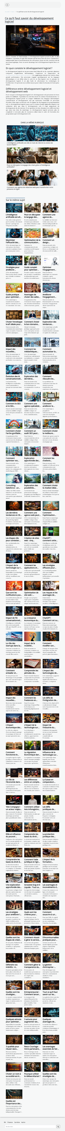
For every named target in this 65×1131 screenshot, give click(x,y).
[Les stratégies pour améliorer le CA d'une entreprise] (14, 905)
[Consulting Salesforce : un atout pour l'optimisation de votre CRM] (14, 478)
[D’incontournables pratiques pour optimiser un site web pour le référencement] (51, 930)
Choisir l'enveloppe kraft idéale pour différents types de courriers (14, 325)
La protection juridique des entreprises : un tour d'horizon (50, 838)
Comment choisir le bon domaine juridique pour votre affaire (31, 325)
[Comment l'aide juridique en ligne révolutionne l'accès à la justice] (32, 852)
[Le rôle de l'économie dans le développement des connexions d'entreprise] (14, 772)
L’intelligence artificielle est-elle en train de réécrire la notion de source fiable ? (30, 144)
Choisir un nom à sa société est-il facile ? (13, 1076)
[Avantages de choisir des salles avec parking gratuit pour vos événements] (32, 287)
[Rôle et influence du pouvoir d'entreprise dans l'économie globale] (14, 827)
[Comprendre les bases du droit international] (32, 827)
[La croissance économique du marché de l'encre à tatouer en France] (32, 611)
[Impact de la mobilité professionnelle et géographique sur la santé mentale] (32, 636)
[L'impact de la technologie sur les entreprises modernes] (32, 718)
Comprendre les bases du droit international (31, 836)
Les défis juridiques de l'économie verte (50, 809)
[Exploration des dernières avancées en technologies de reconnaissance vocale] (32, 369)
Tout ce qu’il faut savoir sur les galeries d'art (50, 994)
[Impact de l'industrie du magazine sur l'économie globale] (51, 718)
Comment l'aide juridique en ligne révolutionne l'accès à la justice (32, 863)
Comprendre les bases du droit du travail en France (13, 862)
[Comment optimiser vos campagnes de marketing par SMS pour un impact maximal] (14, 451)
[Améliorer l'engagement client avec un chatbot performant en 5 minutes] (51, 287)
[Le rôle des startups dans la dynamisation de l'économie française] (14, 636)
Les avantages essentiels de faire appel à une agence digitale (50, 1050)
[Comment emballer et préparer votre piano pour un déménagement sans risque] (14, 663)
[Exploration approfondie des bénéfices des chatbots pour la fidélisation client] (32, 451)
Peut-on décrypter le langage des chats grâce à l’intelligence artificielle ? (28, 166)
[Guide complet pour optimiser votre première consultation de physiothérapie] (32, 260)
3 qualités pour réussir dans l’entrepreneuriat (13, 1049)
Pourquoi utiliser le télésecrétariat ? (32, 1074)
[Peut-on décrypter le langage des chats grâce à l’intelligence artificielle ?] (32, 155)
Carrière (17, 1122)
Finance (10, 1122)
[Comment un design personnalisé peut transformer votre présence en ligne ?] (51, 233)
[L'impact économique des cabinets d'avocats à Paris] (14, 718)
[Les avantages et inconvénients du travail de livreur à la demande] (51, 878)
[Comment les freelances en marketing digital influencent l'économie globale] (32, 691)
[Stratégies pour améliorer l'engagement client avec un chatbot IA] (14, 260)
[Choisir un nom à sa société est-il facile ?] (14, 1067)
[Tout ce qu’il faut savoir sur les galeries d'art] (51, 985)
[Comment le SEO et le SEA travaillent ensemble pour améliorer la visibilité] (14, 396)
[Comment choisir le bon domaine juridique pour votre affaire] (32, 315)
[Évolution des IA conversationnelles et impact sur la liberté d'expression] (14, 369)
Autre (13, 11)
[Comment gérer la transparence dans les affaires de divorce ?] (32, 958)
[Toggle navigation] (7, 5)
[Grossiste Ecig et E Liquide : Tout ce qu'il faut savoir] (32, 878)
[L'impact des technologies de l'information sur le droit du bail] (51, 663)
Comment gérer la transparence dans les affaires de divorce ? (32, 968)
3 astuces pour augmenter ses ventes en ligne (31, 1021)
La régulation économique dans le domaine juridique (32, 756)
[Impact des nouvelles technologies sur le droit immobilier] (14, 691)
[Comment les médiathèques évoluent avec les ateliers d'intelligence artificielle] (32, 342)
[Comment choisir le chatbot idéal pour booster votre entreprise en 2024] (51, 478)
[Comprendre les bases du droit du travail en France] (14, 852)
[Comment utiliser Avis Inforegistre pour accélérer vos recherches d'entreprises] (32, 800)
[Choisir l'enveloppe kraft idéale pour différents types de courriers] (14, 315)
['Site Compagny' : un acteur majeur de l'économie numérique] (14, 800)
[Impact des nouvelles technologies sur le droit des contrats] (14, 342)
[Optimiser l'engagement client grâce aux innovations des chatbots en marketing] (51, 260)
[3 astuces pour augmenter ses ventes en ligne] (32, 1012)
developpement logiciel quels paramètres (19, 75)
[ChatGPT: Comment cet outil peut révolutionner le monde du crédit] (51, 611)
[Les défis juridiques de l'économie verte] (51, 800)
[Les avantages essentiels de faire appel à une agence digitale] (51, 1039)
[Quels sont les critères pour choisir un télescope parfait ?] (32, 905)
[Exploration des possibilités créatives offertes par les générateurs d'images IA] (32, 478)
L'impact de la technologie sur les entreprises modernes (31, 728)
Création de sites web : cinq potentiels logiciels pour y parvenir (32, 542)
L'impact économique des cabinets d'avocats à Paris (14, 728)
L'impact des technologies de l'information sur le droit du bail (50, 674)
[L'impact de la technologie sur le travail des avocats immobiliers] (14, 558)
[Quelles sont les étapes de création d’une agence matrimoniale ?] (14, 930)
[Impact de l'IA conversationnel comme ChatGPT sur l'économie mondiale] (14, 611)
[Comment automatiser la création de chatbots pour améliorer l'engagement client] (51, 342)
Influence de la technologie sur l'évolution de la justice (49, 756)
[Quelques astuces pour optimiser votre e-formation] (14, 1012)
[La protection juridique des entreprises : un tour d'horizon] (51, 827)
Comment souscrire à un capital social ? (49, 914)
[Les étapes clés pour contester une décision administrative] (14, 531)
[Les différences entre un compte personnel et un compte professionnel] (32, 772)
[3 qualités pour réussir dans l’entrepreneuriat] (14, 1039)
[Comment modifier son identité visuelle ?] (51, 636)
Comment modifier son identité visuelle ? (50, 645)
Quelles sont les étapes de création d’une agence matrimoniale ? (14, 941)
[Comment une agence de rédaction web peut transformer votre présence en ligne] (32, 177)
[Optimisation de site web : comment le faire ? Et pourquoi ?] (32, 585)
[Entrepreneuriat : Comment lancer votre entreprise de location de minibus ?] (32, 985)
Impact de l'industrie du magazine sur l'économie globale (51, 728)
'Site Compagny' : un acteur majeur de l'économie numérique (13, 810)
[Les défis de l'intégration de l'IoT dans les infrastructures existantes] (51, 691)
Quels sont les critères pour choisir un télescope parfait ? (32, 916)
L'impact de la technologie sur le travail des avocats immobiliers (14, 569)
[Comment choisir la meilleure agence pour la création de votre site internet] (51, 424)
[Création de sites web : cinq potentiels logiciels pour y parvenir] (32, 531)
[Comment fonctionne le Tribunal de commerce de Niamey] (14, 745)
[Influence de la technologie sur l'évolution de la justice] (51, 745)
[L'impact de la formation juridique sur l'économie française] (51, 852)
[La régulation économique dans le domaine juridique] (32, 745)
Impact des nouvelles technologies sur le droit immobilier (14, 701)
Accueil (7, 11)
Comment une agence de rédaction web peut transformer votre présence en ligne (30, 188)
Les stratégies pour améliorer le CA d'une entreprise (13, 916)
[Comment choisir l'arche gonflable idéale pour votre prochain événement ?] (14, 424)
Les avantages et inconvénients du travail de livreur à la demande (50, 888)
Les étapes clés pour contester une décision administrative (12, 542)
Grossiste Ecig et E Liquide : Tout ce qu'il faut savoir (32, 887)
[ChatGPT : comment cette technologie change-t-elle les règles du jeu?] (51, 531)
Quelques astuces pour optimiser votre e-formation (14, 1021)
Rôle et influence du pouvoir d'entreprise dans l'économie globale (14, 838)
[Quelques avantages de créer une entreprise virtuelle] (51, 1012)
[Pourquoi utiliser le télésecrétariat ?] (32, 1067)
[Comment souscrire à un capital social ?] (51, 905)
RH (5, 1122)
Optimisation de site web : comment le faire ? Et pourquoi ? (32, 596)
